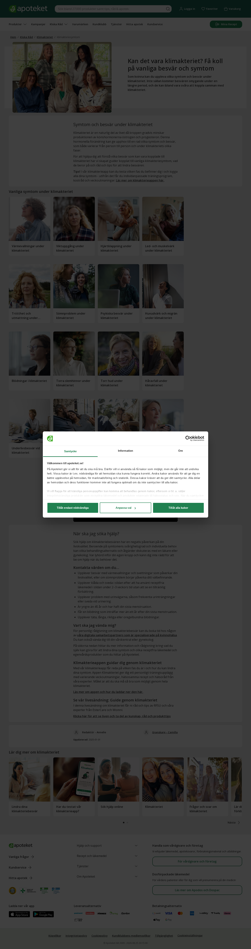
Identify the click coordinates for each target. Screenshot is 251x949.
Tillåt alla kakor (178, 507)
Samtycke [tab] (70, 451)
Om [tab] (180, 450)
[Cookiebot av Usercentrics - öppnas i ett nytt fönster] (188, 438)
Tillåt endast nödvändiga (73, 507)
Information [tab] (125, 450)
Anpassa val (123, 507)
